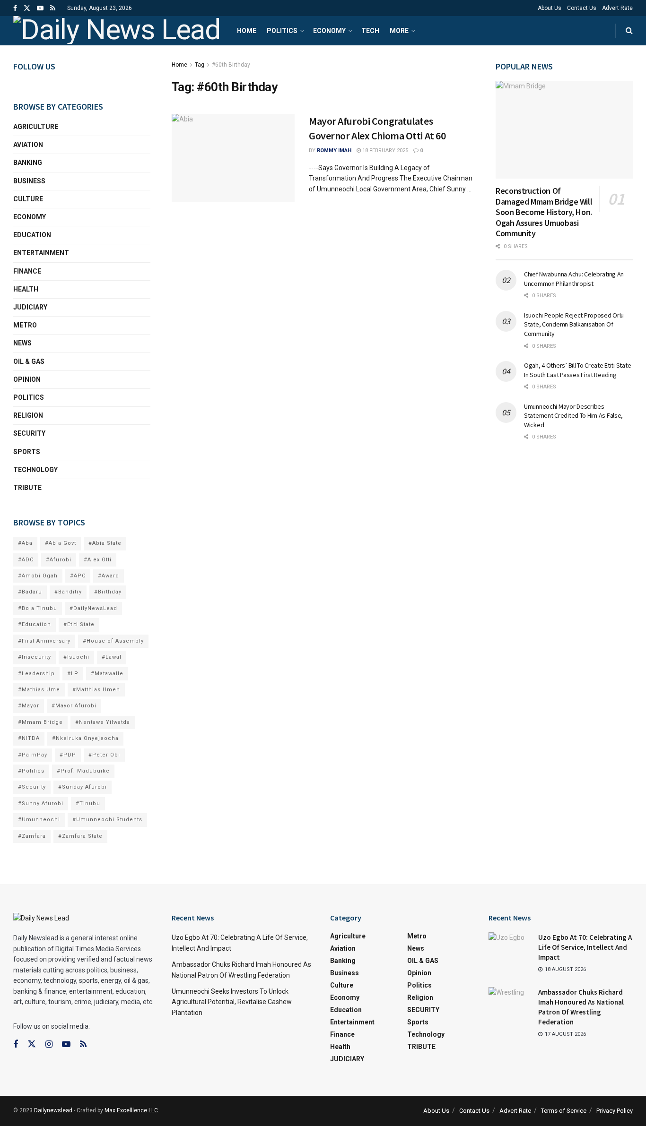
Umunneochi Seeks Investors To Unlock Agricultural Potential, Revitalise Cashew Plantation (232, 1002)
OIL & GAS (28, 361)
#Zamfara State (80, 836)
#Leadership (36, 673)
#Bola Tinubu (37, 608)
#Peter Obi (104, 755)
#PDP (68, 755)
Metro (25, 325)
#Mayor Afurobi (74, 706)
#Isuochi (76, 657)
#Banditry (68, 592)
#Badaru (30, 592)
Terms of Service (563, 1110)
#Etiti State (79, 624)
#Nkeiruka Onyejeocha (85, 738)
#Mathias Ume (39, 690)
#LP (73, 673)
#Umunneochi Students (107, 820)
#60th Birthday (231, 64)
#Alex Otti (98, 560)
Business (29, 181)
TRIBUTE (27, 487)
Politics (282, 30)
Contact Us (581, 8)
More (399, 30)
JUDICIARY (30, 307)
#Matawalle (107, 673)
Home (246, 30)
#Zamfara (32, 836)
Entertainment (41, 253)
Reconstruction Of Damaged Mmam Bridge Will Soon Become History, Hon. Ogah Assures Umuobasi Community (544, 212)
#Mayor (28, 706)
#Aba (25, 543)
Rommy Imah (334, 150)
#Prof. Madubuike (83, 771)
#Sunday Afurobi (82, 787)
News (22, 343)
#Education (34, 624)
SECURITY (29, 433)
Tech (370, 30)
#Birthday (108, 592)
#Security (32, 787)
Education (32, 235)
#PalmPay (32, 755)
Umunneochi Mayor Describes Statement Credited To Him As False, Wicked (573, 415)
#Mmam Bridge (40, 722)
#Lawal (112, 657)
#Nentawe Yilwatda (102, 722)
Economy (329, 30)
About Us (549, 8)
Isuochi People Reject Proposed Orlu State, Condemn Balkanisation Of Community (574, 324)
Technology (35, 469)
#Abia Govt (60, 543)
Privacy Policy (614, 1110)
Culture (28, 199)
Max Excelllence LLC (131, 1110)
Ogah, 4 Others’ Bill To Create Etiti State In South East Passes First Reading (577, 370)
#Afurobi (58, 560)
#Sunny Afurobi (40, 803)
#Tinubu (88, 803)
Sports (26, 452)
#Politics (31, 771)
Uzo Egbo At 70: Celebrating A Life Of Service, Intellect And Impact (585, 947)
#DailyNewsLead (93, 608)
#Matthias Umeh (96, 690)
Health (25, 289)
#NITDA (29, 738)
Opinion (27, 379)
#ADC (26, 560)
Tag (199, 64)
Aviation (28, 144)
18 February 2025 (384, 150)
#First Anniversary (44, 641)
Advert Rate (617, 8)
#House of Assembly (113, 641)
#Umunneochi (39, 820)
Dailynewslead (53, 1110)
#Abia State (105, 543)
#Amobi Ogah (38, 576)
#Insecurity (34, 657)
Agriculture (35, 126)
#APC (78, 576)
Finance (27, 271)
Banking (27, 162)
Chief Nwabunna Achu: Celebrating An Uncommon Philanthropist (574, 279)
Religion (28, 415)
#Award (108, 576)
